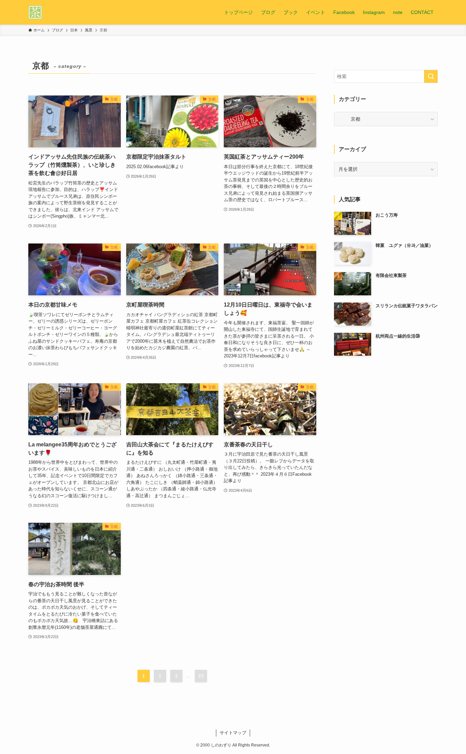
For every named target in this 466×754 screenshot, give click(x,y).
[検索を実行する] (431, 76)
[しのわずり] (35, 12)
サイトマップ (233, 732)
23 (201, 676)
